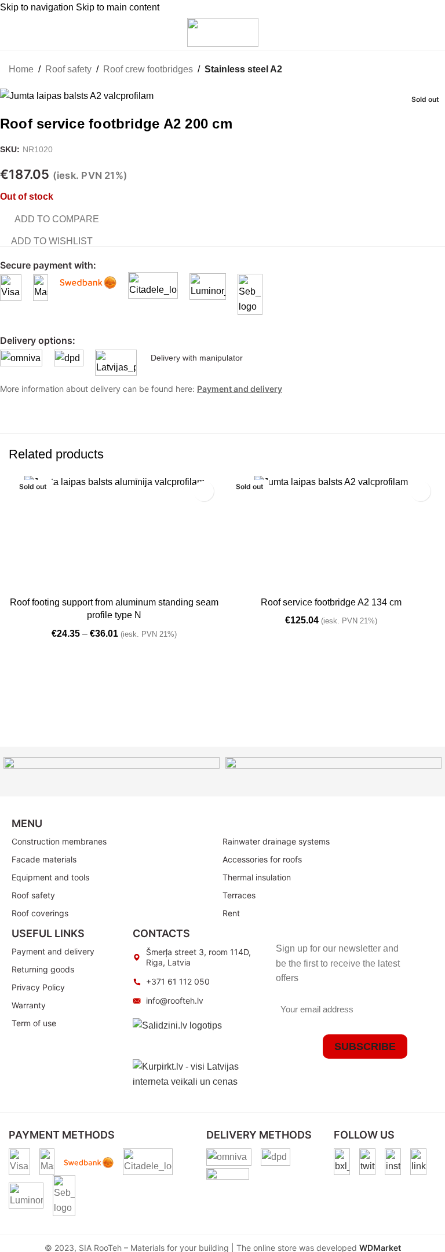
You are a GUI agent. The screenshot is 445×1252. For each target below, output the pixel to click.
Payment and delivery (239, 389)
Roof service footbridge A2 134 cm (331, 602)
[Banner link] (111, 771)
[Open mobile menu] (13, 32)
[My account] (384, 32)
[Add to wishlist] (204, 491)
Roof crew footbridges (148, 69)
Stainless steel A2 (243, 69)
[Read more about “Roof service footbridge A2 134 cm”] (237, 579)
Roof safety (68, 69)
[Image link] (342, 1161)
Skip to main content (117, 7)
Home (21, 69)
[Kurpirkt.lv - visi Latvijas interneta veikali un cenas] (198, 1073)
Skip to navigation (38, 7)
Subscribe (365, 1046)
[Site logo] (222, 31)
